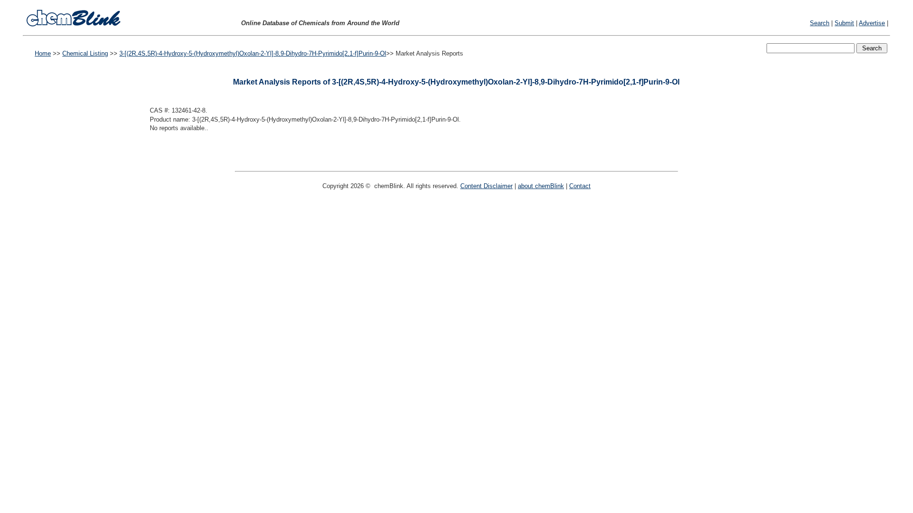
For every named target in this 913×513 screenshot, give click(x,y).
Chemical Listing (85, 53)
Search (819, 23)
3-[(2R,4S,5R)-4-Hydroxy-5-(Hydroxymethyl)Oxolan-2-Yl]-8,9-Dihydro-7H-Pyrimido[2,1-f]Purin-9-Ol (252, 53)
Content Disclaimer (486, 186)
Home (43, 53)
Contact (580, 186)
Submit (844, 23)
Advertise (872, 23)
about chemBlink (541, 186)
